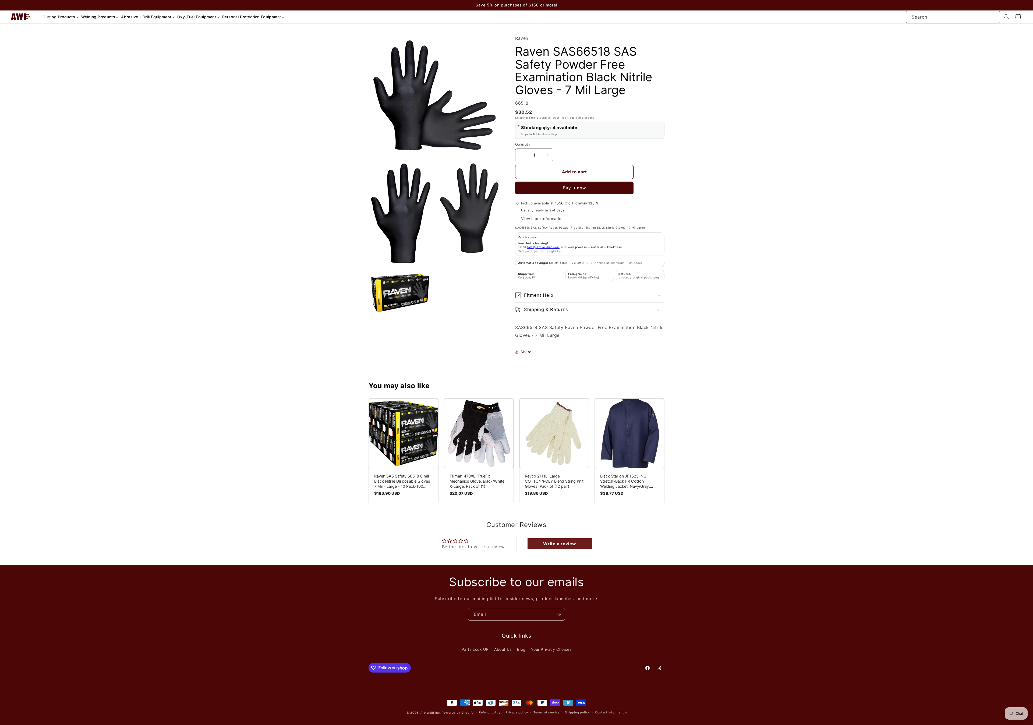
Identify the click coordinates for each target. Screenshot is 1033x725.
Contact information (611, 712)
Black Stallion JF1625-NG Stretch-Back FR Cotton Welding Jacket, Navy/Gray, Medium (625, 481)
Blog (521, 649)
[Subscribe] (559, 614)
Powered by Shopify (458, 713)
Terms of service (546, 712)
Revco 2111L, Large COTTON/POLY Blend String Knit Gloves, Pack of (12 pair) (554, 481)
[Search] (994, 17)
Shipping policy (577, 712)
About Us (503, 649)
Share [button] (526, 351)
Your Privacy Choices (551, 649)
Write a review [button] (559, 543)
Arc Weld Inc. (430, 713)
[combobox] (953, 17)
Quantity (522, 144)
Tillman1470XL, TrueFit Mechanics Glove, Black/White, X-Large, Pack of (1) (477, 481)
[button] (58, 17)
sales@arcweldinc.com (543, 247)
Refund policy (489, 712)
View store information (542, 218)
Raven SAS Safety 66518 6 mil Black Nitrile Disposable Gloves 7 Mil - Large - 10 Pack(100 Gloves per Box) (402, 481)
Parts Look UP (475, 649)
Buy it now (574, 187)
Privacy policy (517, 712)
